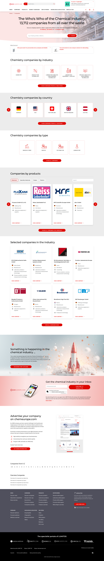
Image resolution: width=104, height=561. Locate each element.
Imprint (12, 553)
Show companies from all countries (51, 123)
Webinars (41, 522)
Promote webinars (14, 515)
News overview (13, 500)
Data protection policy (35, 553)
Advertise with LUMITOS (16, 548)
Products (41, 515)
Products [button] (25, 9)
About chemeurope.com (40, 548)
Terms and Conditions (22, 553)
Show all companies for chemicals (52, 230)
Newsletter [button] (70, 9)
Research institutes (29, 517)
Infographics (28, 515)
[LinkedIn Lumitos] (93, 553)
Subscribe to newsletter (79, 387)
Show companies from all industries (52, 85)
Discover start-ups (29, 497)
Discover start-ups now (21, 366)
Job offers (41, 519)
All (25, 4)
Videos (26, 519)
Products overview (43, 504)
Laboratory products (44, 497)
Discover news (13, 495)
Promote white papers (58, 502)
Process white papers (58, 500)
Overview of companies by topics (18, 480)
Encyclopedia (28, 512)
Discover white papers (58, 495)
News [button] (11, 9)
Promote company (29, 502)
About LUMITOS (28, 548)
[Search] (54, 4)
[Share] (86, 10)
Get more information (20, 448)
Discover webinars (14, 512)
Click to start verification (58, 392)
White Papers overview (58, 504)
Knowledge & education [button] (58, 9)
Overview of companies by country (18, 484)
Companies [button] (17, 9)
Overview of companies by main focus (19, 482)
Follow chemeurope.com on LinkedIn (82, 507)
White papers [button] (45, 9)
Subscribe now (80, 504)
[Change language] (90, 10)
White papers (42, 517)
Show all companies (52, 160)
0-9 (12, 467)
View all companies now (52, 325)
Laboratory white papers (59, 497)
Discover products (43, 495)
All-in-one (41, 524)
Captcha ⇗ (64, 393)
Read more (49, 400)
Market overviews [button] (34, 9)
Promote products (43, 502)
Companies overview (29, 504)
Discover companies (29, 495)
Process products (43, 500)
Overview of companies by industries (19, 478)
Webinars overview (14, 517)
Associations (28, 500)
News (40, 512)
